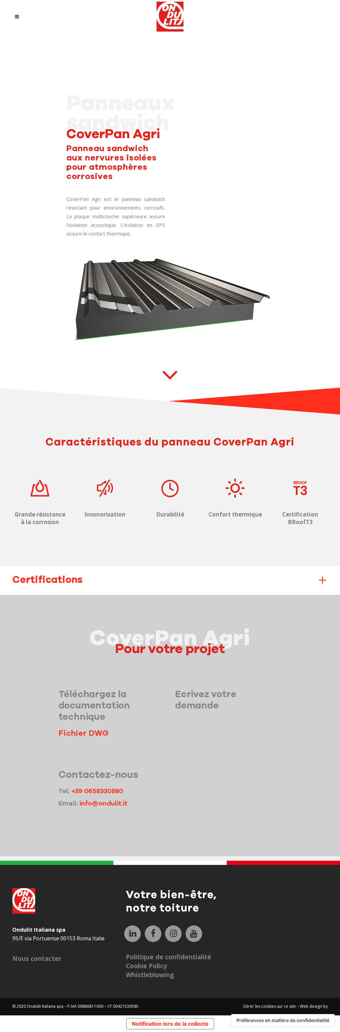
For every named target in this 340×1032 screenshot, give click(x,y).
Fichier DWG (83, 733)
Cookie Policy (146, 966)
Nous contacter (36, 958)
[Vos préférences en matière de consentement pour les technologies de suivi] (283, 1020)
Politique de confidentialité (168, 957)
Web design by (314, 1006)
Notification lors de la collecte (170, 1023)
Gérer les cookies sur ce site (270, 1006)
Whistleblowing (150, 975)
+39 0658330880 (97, 791)
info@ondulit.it (103, 803)
